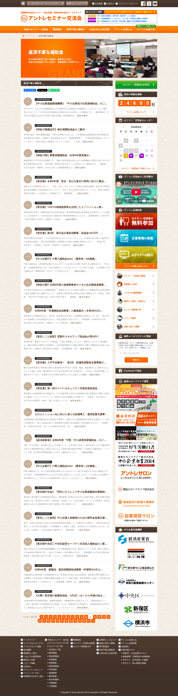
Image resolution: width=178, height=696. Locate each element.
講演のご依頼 (29, 660)
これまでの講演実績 (132, 293)
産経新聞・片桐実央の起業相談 (136, 656)
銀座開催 (53, 653)
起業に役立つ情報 (131, 326)
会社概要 (99, 3)
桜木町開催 (54, 679)
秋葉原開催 (54, 656)
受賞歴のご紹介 (130, 284)
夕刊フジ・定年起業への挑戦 (135, 660)
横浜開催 (53, 676)
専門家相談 (104, 646)
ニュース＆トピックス (33, 643)
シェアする (31, 90)
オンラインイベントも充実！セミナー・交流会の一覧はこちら (129, 12)
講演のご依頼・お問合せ (134, 301)
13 (99, 617)
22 (66, 621)
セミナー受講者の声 (132, 310)
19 (53, 621)
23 (71, 621)
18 (49, 621)
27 (89, 621)
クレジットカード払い (31, 673)
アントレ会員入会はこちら (136, 266)
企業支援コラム (128, 650)
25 (80, 621)
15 (108, 617)
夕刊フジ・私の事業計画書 (134, 663)
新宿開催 (53, 663)
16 (40, 621)
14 (104, 617)
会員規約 (125, 646)
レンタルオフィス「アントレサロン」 (44, 3)
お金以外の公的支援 (108, 653)
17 (44, 621)
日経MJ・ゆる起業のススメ (135, 653)
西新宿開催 (54, 666)
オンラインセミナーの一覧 (58, 643)
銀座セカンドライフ (76, 3)
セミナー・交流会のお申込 (136, 84)
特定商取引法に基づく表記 (33, 676)
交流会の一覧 (55, 649)
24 (75, 621)
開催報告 (77, 640)
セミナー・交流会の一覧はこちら (136, 168)
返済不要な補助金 (107, 650)
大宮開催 (53, 686)
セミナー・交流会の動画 (134, 276)
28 (141, 155)
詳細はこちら (146, 348)
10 (86, 617)
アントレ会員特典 (129, 643)
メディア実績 (129, 318)
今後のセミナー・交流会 (58, 640)
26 (84, 621)
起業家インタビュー (108, 640)
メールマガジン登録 (32, 646)
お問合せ (110, 3)
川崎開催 (53, 683)
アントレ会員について (136, 112)
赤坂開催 (53, 659)
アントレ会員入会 (129, 640)
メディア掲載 (29, 663)
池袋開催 (53, 673)
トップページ (29, 640)
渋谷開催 (53, 669)
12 (95, 617)
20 (57, 621)
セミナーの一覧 (56, 646)
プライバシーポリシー (128, 3)
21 (62, 621)
